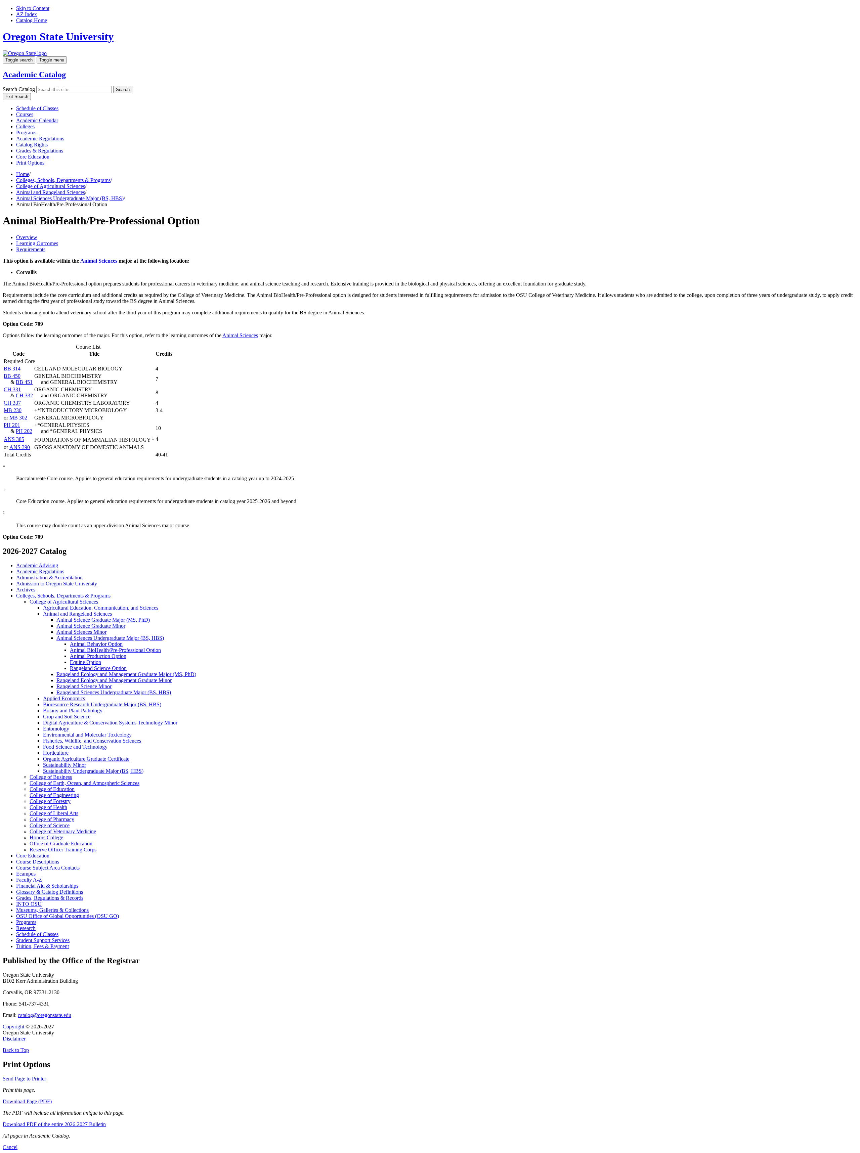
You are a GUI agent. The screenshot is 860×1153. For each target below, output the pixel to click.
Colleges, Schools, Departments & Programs (63, 180)
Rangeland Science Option (98, 668)
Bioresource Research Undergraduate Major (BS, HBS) (102, 704)
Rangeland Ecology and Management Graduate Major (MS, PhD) (126, 674)
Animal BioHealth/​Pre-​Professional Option (115, 650)
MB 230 (13, 410)
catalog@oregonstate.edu (44, 1015)
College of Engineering (54, 795)
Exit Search (16, 96)
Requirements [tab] (30, 249)
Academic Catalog (34, 74)
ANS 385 (14, 439)
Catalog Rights (32, 144)
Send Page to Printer (24, 1078)
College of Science (50, 825)
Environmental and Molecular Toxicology (87, 735)
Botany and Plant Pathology (72, 710)
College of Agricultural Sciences (50, 186)
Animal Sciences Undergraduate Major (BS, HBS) (70, 198)
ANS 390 (19, 447)
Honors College (46, 837)
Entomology (56, 728)
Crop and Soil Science (66, 716)
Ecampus (26, 874)
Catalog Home (31, 20)
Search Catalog (19, 89)
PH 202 (24, 431)
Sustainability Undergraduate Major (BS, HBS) (93, 771)
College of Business (51, 777)
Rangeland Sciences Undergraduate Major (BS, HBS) (113, 692)
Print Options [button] (30, 163)
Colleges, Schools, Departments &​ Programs (63, 595)
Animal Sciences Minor (81, 632)
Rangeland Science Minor (84, 686)
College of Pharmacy (52, 819)
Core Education (32, 157)
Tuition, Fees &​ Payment (42, 946)
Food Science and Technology (75, 747)
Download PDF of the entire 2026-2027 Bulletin (54, 1124)
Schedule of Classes (37, 108)
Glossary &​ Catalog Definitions (49, 892)
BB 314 (12, 368)
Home (22, 174)
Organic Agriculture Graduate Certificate (86, 759)
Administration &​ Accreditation (49, 577)
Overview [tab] (26, 237)
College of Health (48, 807)
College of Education (52, 789)
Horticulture (56, 753)
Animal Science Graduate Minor (90, 626)
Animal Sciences (98, 261)
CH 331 (12, 389)
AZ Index (26, 14)
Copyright (13, 1026)
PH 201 (12, 425)
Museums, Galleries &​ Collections (52, 910)
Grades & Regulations (39, 150)
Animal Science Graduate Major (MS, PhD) (103, 620)
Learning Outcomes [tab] (37, 243)
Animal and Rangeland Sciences (50, 192)
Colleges (25, 126)
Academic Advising (37, 565)
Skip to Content (32, 8)
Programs (26, 132)
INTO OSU (29, 904)
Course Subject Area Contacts (48, 868)
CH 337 (12, 403)
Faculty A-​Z (29, 880)
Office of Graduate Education (61, 843)
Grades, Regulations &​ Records (49, 898)
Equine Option (85, 662)
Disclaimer (14, 1038)
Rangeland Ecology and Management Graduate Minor (114, 680)
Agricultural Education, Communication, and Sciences (100, 608)
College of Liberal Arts (54, 813)
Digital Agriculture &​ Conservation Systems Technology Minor (110, 722)
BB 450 (12, 376)
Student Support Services (43, 940)
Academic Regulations (40, 138)
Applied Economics (64, 698)
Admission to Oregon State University (56, 583)
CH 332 (24, 395)
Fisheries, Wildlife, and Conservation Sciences (92, 741)
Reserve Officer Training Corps (63, 849)
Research (26, 928)
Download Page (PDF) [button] (27, 1101)
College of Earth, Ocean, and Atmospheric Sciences (84, 783)
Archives (25, 589)
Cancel (10, 1147)
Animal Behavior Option (96, 644)
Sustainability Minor (64, 765)
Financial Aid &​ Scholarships (47, 886)
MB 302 (18, 417)
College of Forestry (50, 801)
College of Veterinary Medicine (63, 831)
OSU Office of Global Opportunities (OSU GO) (67, 916)
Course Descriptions (37, 861)
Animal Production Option (98, 656)
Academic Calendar (37, 120)
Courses (24, 114)
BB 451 (24, 382)
